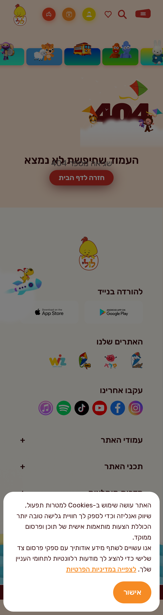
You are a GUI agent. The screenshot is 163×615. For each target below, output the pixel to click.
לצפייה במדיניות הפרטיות (101, 569)
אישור (132, 592)
